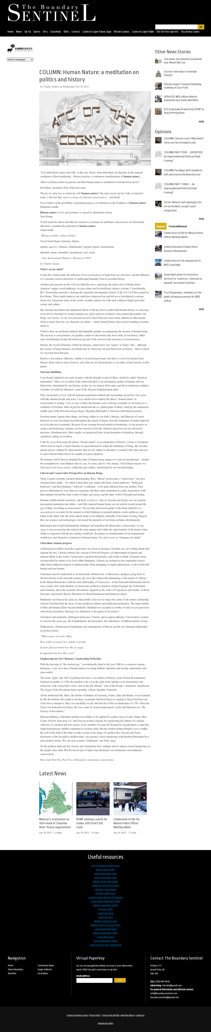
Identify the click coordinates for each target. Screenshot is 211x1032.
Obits (66, 31)
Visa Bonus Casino (190, 31)
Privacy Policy (94, 1015)
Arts (45, 31)
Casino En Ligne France (105, 889)
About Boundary (15, 969)
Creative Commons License (77, 1015)
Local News (43, 973)
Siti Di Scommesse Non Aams (105, 865)
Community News (46, 965)
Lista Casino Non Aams (105, 929)
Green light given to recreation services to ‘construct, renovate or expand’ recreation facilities (183, 278)
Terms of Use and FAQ (110, 1015)
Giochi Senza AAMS (105, 869)
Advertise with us (128, 1015)
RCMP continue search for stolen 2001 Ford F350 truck (91, 823)
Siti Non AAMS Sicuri (105, 893)
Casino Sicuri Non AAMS (105, 877)
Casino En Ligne (105, 917)
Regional (161, 226)
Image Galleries (45, 969)
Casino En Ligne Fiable (143, 31)
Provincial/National (178, 226)
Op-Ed (28, 31)
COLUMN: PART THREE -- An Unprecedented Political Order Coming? (180, 188)
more (201, 121)
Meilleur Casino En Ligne (105, 921)
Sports (36, 31)
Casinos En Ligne (106, 913)
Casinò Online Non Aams (105, 873)
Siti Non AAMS (105, 909)
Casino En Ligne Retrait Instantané (105, 897)
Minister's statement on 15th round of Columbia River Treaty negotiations (55, 823)
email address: (83, 976)
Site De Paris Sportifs (167, 31)
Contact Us (140, 1015)
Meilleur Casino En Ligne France (105, 925)
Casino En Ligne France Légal (97, 31)
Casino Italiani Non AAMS (105, 941)
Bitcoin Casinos (121, 31)
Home (10, 31)
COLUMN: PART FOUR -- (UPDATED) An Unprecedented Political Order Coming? (183, 156)
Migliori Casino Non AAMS (105, 881)
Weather (12, 973)
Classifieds (55, 31)
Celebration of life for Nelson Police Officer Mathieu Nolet (127, 823)
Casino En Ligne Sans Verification (105, 945)
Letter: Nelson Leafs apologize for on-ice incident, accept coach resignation (183, 206)
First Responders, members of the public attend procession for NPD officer (182, 296)
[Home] (53, 11)
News (19, 31)
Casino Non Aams (105, 937)
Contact (76, 31)
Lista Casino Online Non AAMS (105, 901)
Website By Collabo (105, 1023)
